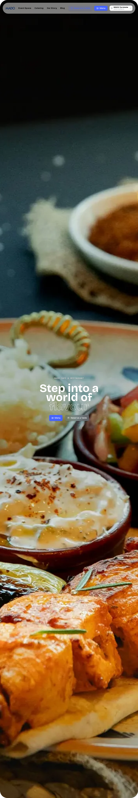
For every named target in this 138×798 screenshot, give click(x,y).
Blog (62, 8)
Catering (39, 8)
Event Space (24, 8)
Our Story (52, 8)
